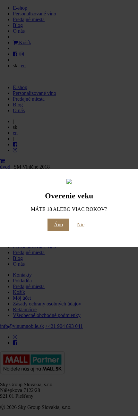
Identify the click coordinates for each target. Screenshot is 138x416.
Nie (80, 224)
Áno (58, 224)
